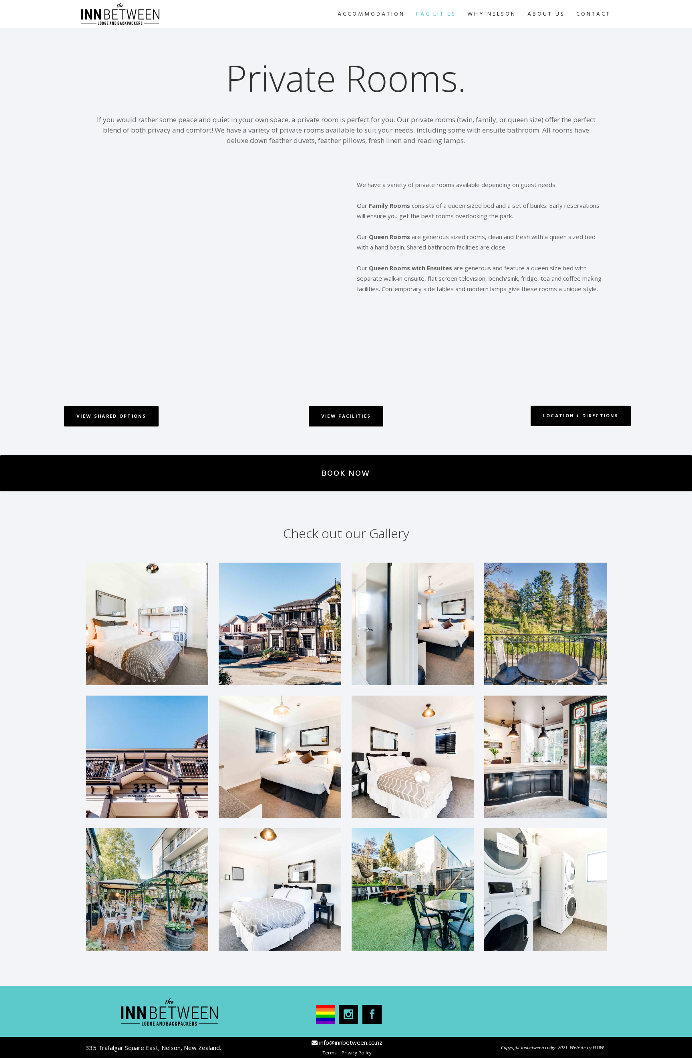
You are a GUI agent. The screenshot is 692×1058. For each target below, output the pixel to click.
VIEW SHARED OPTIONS (111, 416)
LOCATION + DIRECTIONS (580, 416)
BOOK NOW (346, 473)
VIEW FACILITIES (346, 416)
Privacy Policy (357, 1053)
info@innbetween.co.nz (350, 1042)
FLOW (598, 1047)
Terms (329, 1053)
